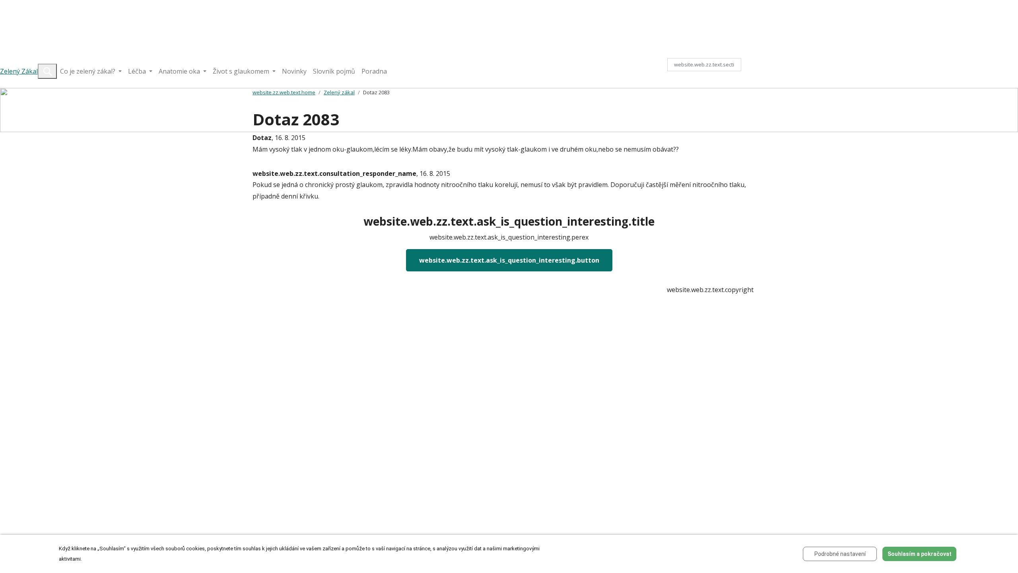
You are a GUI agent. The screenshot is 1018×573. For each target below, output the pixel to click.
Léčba (138, 71)
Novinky (294, 71)
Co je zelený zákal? (88, 71)
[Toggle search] (47, 71)
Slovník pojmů (334, 71)
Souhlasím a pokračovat (920, 554)
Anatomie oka (180, 71)
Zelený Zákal (19, 71)
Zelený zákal (339, 92)
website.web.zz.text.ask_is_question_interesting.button (509, 260)
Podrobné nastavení (840, 554)
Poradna (374, 71)
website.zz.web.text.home (284, 92)
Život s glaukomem (242, 71)
